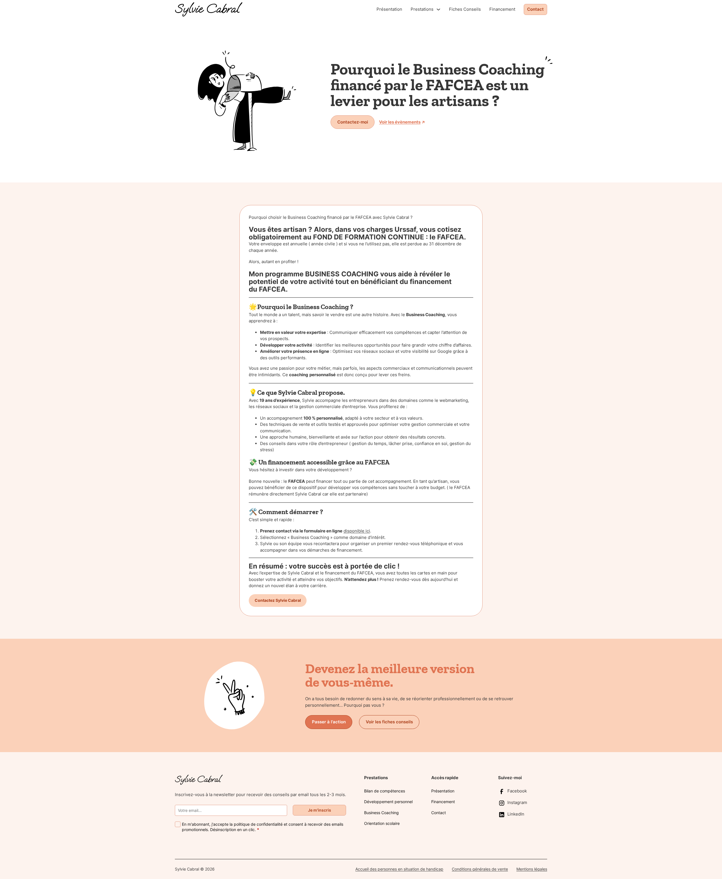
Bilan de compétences (384, 790)
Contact (535, 9)
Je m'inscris (319, 810)
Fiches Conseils (465, 9)
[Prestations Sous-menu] (438, 9)
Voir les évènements (400, 122)
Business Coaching (381, 812)
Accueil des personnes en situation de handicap (399, 869)
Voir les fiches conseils (389, 721)
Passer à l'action (329, 721)
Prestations (422, 9)
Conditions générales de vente (480, 869)
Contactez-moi (352, 122)
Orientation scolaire (382, 823)
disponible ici (357, 531)
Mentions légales (531, 869)
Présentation (389, 9)
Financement (502, 9)
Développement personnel (388, 801)
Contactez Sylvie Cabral (278, 600)
